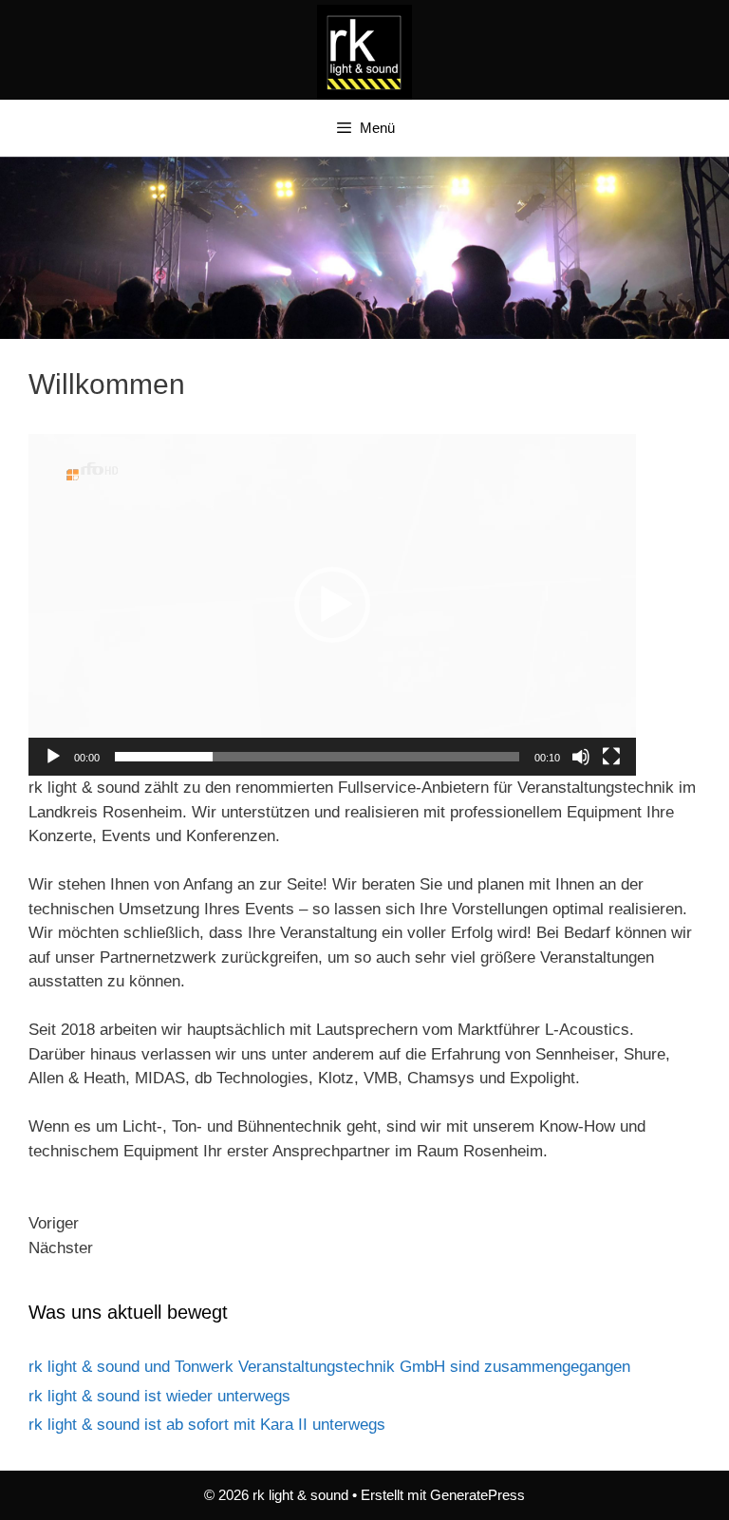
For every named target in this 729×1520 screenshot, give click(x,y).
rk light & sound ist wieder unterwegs (159, 1396)
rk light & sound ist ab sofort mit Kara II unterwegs (206, 1425)
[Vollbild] (611, 756)
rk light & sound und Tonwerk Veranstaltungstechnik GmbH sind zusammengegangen (329, 1367)
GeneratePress (477, 1495)
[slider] (317, 756)
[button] (332, 605)
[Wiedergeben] (53, 756)
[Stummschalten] (580, 756)
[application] (332, 605)
